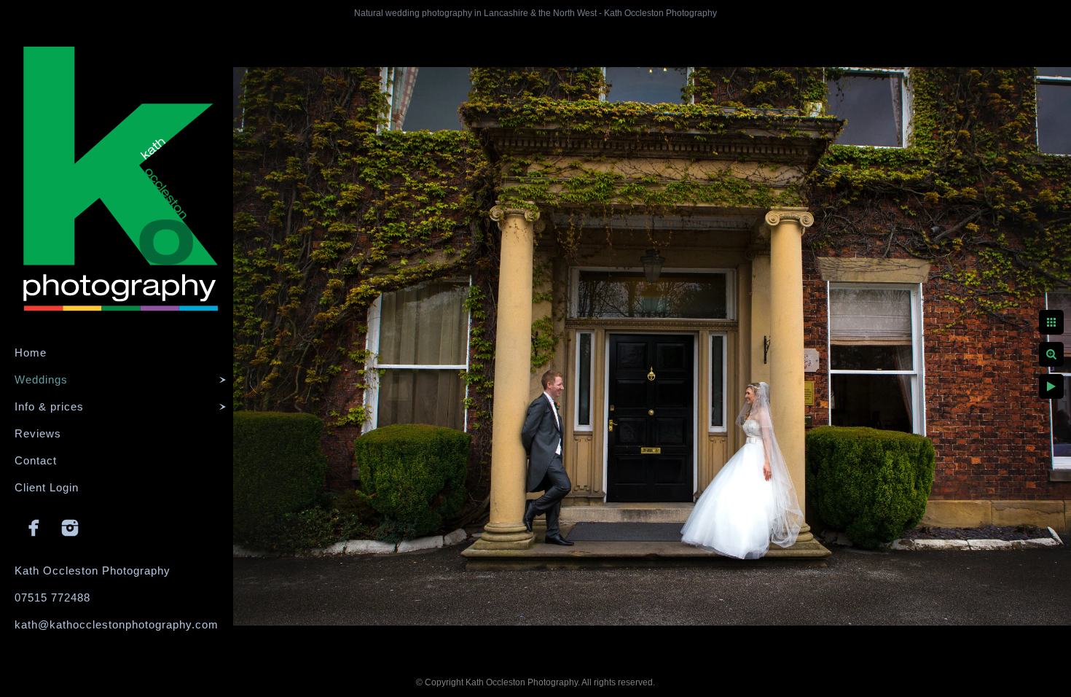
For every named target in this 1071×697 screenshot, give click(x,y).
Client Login (47, 487)
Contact (36, 460)
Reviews (38, 433)
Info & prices (49, 406)
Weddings (41, 379)
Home (31, 352)
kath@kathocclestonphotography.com (117, 624)
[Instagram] (70, 528)
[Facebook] (34, 528)
